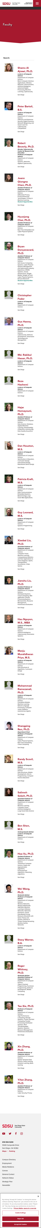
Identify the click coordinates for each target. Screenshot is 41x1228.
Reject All (20, 1219)
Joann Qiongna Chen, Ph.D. (25, 182)
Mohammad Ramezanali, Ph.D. (25, 689)
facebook (17, 1133)
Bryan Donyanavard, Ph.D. (26, 250)
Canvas (5, 1171)
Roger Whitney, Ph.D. (23, 969)
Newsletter (6, 1185)
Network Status (8, 1178)
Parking (12, 1151)
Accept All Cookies (20, 1224)
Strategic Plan (7, 1182)
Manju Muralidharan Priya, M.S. (25, 654)
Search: (6, 58)
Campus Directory (9, 1160)
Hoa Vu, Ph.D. (26, 853)
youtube (3, 1133)
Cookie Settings (20, 1213)
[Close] (38, 1196)
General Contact (8, 1174)
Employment (7, 1163)
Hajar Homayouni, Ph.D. (25, 411)
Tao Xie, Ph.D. (26, 1006)
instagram (23, 1133)
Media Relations (8, 1167)
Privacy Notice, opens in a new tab (25, 1208)
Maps (4, 1151)
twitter (12, 1133)
